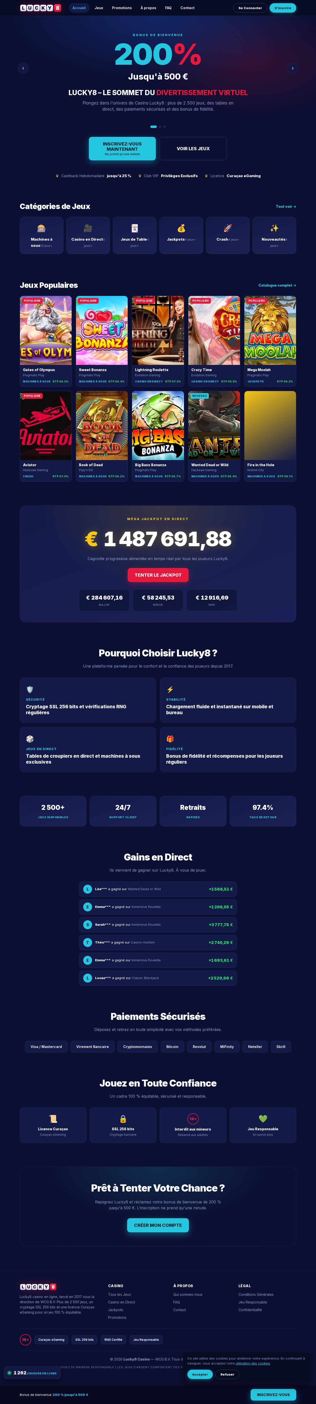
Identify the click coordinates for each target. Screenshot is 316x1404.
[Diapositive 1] (151, 127)
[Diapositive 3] (164, 127)
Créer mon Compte (158, 1225)
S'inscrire (283, 8)
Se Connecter (250, 8)
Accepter (200, 1374)
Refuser (227, 1374)
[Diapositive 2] (158, 127)
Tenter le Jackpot (158, 575)
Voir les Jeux (193, 148)
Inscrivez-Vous (273, 1394)
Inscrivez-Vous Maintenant (122, 148)
